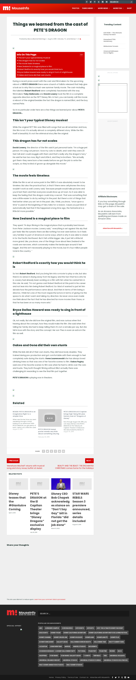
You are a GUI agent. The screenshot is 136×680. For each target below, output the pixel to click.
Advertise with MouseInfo (100, 677)
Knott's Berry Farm (116, 642)
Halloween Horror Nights (80, 642)
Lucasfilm (43, 646)
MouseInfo (93, 646)
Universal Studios (70, 660)
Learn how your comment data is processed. (50, 599)
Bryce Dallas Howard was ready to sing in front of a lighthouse (45, 72)
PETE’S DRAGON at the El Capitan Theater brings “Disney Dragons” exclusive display (38, 511)
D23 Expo (90, 628)
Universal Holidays (117, 656)
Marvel (67, 646)
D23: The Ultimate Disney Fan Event (110, 628)
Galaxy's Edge (62, 642)
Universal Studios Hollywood (116, 660)
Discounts (43, 633)
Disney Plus (115, 637)
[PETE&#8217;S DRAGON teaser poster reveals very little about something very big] (50, 418)
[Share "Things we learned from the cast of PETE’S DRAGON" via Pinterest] (55, 451)
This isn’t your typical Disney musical (34, 58)
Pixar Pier (103, 651)
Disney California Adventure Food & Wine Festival (108, 633)
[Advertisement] (113, 152)
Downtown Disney (46, 642)
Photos (75, 8)
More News (103, 8)
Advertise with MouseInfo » (112, 228)
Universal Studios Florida (90, 660)
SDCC (120, 651)
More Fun (117, 8)
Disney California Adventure (75, 633)
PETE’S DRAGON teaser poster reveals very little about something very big (48, 431)
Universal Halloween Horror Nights (111, 52)
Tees (105, 656)
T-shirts (87, 656)
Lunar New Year (56, 646)
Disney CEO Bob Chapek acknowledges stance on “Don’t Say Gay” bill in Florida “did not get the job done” (60, 509)
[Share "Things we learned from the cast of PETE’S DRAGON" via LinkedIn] (59, 451)
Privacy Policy (60, 677)
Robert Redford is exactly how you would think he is (40, 69)
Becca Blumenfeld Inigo (37, 39)
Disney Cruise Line (60, 637)
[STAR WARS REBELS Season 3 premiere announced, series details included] (82, 484)
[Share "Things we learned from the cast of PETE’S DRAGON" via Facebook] (43, 451)
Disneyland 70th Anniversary (109, 40)
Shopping (43, 656)
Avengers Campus (52, 628)
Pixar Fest (92, 651)
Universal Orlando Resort (49, 660)
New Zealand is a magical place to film (35, 66)
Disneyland (89, 637)
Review (112, 651)
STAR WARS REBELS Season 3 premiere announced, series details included (81, 507)
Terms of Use (73, 677)
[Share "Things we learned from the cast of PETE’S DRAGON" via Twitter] (47, 451)
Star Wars (54, 656)
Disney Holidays (76, 637)
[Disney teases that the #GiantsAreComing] (18, 484)
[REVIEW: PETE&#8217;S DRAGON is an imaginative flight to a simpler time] (25, 419)
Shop (129, 8)
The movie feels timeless (29, 63)
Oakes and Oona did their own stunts (34, 75)
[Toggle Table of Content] (80, 54)
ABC (40, 628)
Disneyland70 (102, 637)
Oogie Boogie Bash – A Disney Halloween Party (57, 651)
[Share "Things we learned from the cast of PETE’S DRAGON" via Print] (63, 451)
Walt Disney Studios (74, 665)
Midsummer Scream (111, 46)
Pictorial (82, 651)
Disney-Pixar (56, 633)
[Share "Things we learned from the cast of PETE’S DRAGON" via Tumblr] (51, 451)
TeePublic (97, 656)
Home (51, 677)
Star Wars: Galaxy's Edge (71, 656)
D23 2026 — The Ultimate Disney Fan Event (113, 34)
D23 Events (80, 628)
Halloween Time (100, 642)
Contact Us (84, 677)
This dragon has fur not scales (31, 60)
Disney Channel (45, 637)
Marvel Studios (79, 646)
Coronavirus (67, 628)
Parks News (87, 8)
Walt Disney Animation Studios (51, 665)
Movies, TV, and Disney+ (67, 39)
